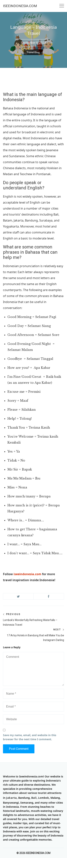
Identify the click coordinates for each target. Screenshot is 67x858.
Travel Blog (33, 52)
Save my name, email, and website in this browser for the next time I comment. (29, 737)
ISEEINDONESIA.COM (20, 6)
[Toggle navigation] (61, 6)
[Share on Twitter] (18, 596)
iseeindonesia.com (27, 574)
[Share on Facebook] (49, 596)
